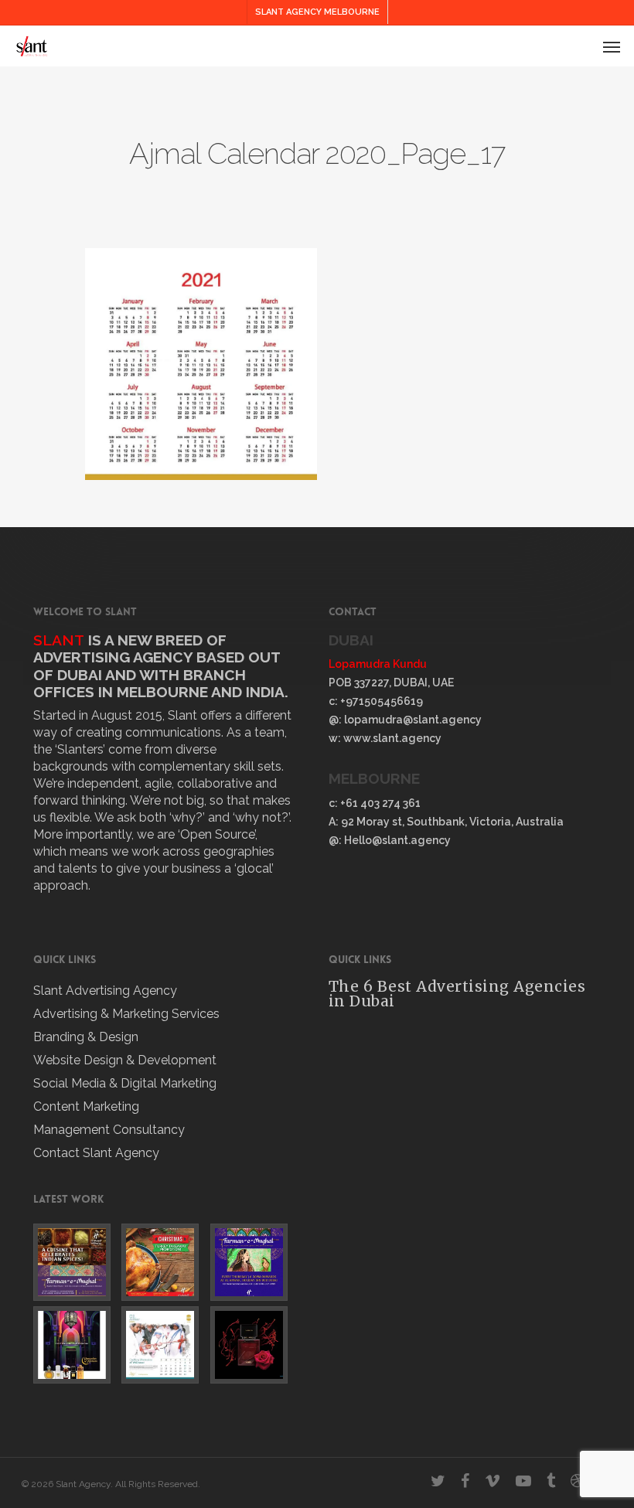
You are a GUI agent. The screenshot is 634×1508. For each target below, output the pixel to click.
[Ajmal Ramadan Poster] (75, 1345)
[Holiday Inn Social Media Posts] (75, 1262)
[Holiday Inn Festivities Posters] (163, 1262)
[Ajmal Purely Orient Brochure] (252, 1345)
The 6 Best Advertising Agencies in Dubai (457, 993)
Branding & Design (85, 1037)
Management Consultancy (109, 1129)
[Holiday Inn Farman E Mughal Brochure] (252, 1262)
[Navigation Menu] (611, 46)
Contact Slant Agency (96, 1152)
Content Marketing (86, 1106)
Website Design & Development (124, 1060)
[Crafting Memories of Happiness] (163, 1345)
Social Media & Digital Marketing (124, 1083)
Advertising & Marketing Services (126, 1013)
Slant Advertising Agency (105, 990)
